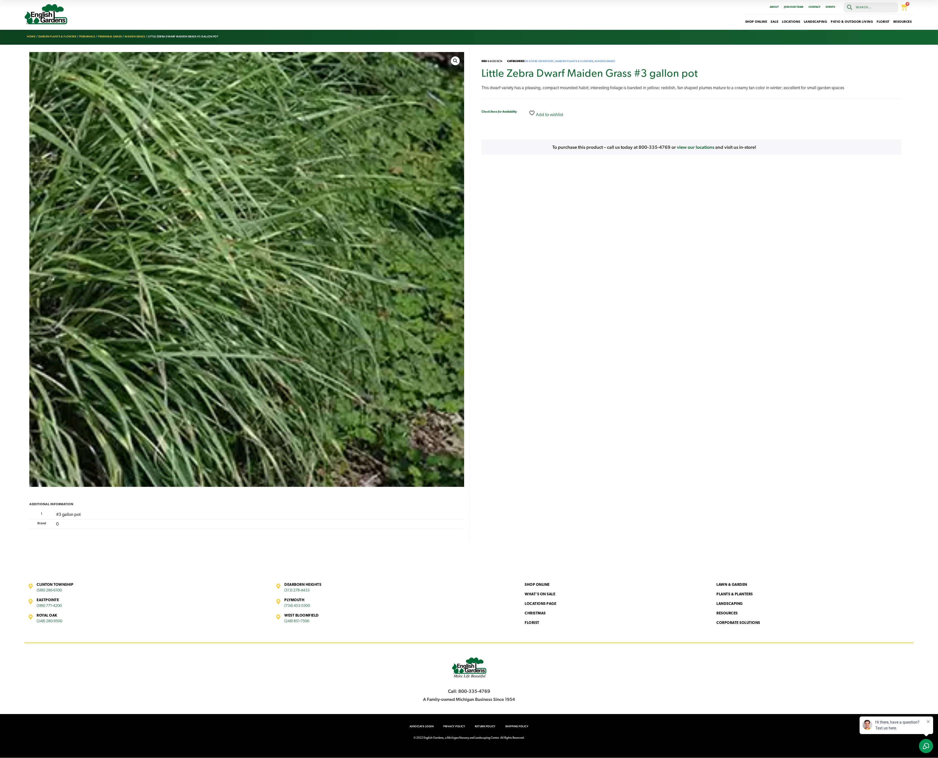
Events (830, 7)
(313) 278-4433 (296, 590)
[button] (455, 60)
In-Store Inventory (539, 61)
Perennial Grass (110, 36)
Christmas (535, 613)
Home (31, 36)
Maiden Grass (135, 36)
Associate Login (422, 726)
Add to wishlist (549, 115)
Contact (815, 7)
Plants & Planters (734, 594)
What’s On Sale (540, 594)
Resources (727, 613)
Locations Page (540, 604)
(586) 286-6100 (49, 590)
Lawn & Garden (731, 585)
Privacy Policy (454, 726)
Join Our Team (793, 7)
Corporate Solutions (738, 623)
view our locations (695, 147)
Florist (532, 623)
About (774, 7)
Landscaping (729, 604)
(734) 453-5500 (297, 606)
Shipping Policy (517, 726)
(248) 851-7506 (296, 621)
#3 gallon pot (68, 515)
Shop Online (537, 585)
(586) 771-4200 (49, 606)
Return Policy (485, 726)
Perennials (87, 36)
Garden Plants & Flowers (57, 36)
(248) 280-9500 (49, 621)
